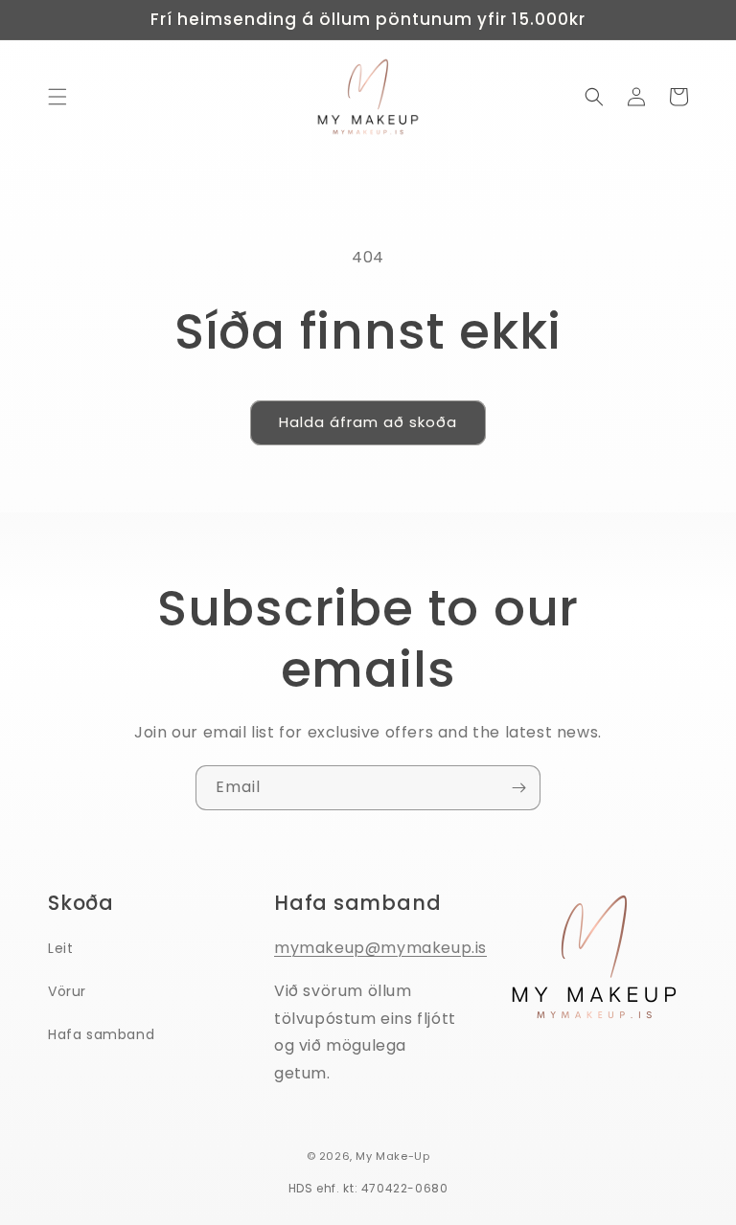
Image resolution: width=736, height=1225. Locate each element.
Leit (60, 948)
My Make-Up (392, 1156)
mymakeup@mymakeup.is (380, 948)
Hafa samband (101, 1034)
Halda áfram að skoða (368, 422)
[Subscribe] (518, 787)
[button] (57, 97)
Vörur (67, 991)
